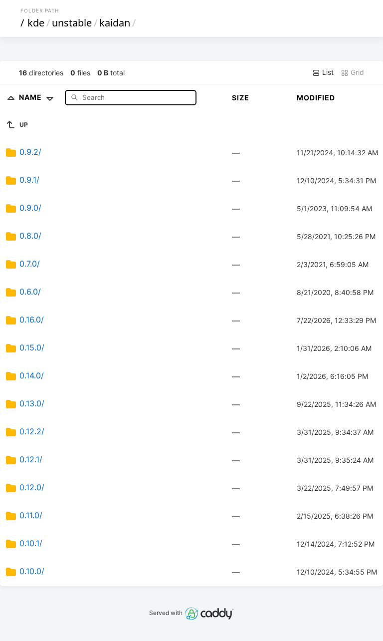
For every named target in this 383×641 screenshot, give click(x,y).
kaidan (114, 22)
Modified (316, 97)
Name (31, 97)
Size (240, 97)
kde (35, 22)
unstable (72, 22)
